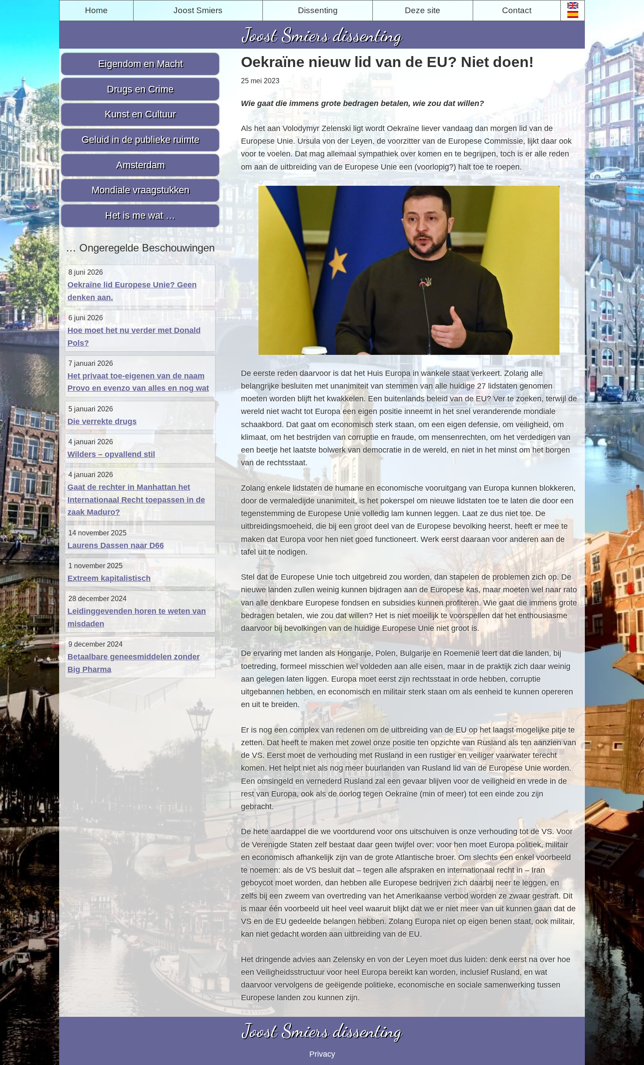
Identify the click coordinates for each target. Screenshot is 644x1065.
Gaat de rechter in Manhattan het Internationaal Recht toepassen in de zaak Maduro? (136, 500)
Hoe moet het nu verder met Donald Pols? (134, 336)
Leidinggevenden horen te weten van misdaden (136, 617)
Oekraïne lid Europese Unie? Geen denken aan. (132, 291)
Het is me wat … (140, 215)
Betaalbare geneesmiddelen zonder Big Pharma (133, 663)
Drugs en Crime (140, 89)
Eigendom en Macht (140, 63)
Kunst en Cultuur (140, 114)
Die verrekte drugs (102, 421)
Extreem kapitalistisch (109, 578)
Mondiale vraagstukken (140, 189)
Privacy (322, 1054)
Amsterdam (140, 164)
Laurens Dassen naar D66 (115, 545)
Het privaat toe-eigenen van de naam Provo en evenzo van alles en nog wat (138, 382)
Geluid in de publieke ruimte (140, 139)
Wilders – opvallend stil (111, 454)
